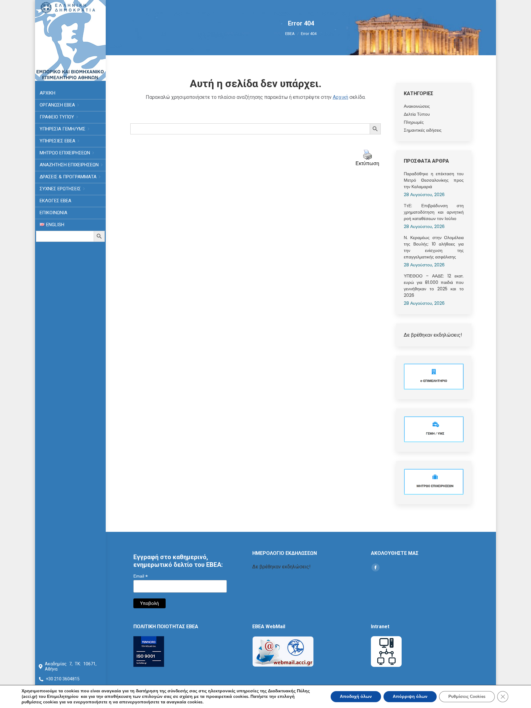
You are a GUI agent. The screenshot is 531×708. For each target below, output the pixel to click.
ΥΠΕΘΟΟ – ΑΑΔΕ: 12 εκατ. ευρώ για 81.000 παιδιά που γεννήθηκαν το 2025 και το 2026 (434, 285)
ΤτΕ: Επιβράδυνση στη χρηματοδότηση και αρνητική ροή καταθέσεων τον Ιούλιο (434, 212)
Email (140, 576)
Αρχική (340, 97)
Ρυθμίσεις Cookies (467, 696)
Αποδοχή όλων (356, 696)
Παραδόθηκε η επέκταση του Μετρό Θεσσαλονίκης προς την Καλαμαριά (434, 180)
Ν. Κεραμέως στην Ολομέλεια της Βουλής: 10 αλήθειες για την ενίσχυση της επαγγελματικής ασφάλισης (434, 247)
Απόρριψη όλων (410, 696)
